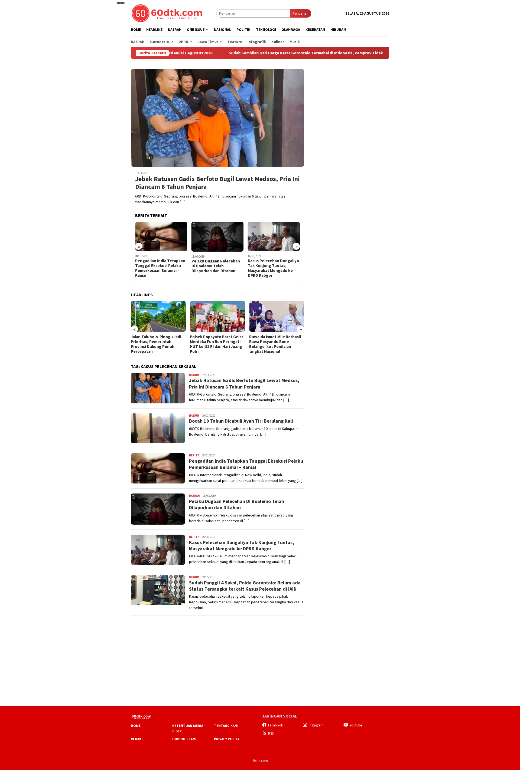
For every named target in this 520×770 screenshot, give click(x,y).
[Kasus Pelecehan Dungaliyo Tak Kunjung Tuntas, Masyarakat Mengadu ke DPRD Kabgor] (274, 236)
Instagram (316, 725)
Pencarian (300, 13)
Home (136, 725)
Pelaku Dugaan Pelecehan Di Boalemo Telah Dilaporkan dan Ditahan (215, 266)
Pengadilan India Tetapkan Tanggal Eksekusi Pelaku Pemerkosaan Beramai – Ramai (160, 268)
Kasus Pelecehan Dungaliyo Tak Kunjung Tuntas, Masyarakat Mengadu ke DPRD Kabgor (273, 268)
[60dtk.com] (167, 12)
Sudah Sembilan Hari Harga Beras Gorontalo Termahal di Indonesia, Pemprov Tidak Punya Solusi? (287, 53)
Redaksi (138, 739)
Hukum (194, 375)
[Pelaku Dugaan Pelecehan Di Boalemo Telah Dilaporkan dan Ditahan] (217, 237)
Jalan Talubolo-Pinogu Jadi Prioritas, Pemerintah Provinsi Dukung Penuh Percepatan (156, 344)
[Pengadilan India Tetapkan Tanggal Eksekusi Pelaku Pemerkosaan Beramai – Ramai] (161, 236)
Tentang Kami (226, 725)
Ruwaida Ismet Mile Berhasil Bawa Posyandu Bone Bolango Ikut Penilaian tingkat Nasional (275, 344)
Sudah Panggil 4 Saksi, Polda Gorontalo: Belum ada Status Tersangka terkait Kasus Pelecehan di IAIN (245, 586)
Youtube (356, 725)
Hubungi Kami (184, 739)
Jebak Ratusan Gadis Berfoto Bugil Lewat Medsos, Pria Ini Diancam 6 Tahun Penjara (217, 183)
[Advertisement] (109, 98)
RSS (271, 733)
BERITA (194, 455)
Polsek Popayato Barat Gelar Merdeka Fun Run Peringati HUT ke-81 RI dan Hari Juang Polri (216, 344)
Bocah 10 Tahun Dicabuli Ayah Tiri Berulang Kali (241, 421)
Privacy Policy (226, 739)
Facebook (275, 725)
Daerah (194, 496)
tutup (121, 3)
